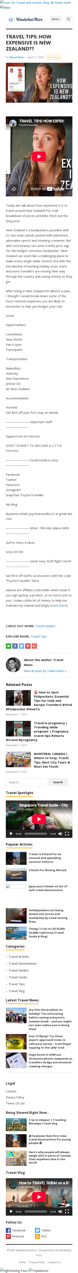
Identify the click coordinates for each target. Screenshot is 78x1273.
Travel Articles (19, 956)
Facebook (18, 1230)
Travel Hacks (18, 977)
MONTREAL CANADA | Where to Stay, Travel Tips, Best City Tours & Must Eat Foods (52, 760)
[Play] (11, 834)
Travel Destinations (23, 963)
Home (22, 1262)
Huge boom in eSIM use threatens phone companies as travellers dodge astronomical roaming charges (50, 1060)
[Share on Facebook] (15, 646)
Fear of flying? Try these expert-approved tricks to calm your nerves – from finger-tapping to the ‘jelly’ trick (50, 1042)
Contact (11, 1091)
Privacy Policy (15, 1097)
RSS (43, 1236)
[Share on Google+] (34, 646)
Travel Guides (45, 626)
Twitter (46, 1230)
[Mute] (60, 834)
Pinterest (18, 1236)
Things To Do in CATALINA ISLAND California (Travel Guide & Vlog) (47, 932)
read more (59, 605)
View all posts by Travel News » (45, 671)
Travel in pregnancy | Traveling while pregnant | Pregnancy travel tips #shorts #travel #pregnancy (37, 731)
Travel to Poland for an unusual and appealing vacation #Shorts (45, 858)
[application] (39, 819)
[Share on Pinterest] (28, 646)
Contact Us (54, 1262)
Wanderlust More (26, 1250)
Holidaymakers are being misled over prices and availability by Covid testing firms (48, 916)
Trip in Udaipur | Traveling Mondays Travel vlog (47, 1121)
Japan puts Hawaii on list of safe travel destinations (48, 888)
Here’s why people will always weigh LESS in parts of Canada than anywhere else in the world (50, 1157)
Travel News (16, 57)
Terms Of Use (15, 1103)
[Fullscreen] (67, 834)
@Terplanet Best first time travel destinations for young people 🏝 (50, 1139)
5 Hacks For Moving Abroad (47, 870)
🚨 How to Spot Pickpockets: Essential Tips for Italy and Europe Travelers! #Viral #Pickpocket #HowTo (39, 700)
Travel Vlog (17, 991)
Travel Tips (53, 57)
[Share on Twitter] (21, 646)
